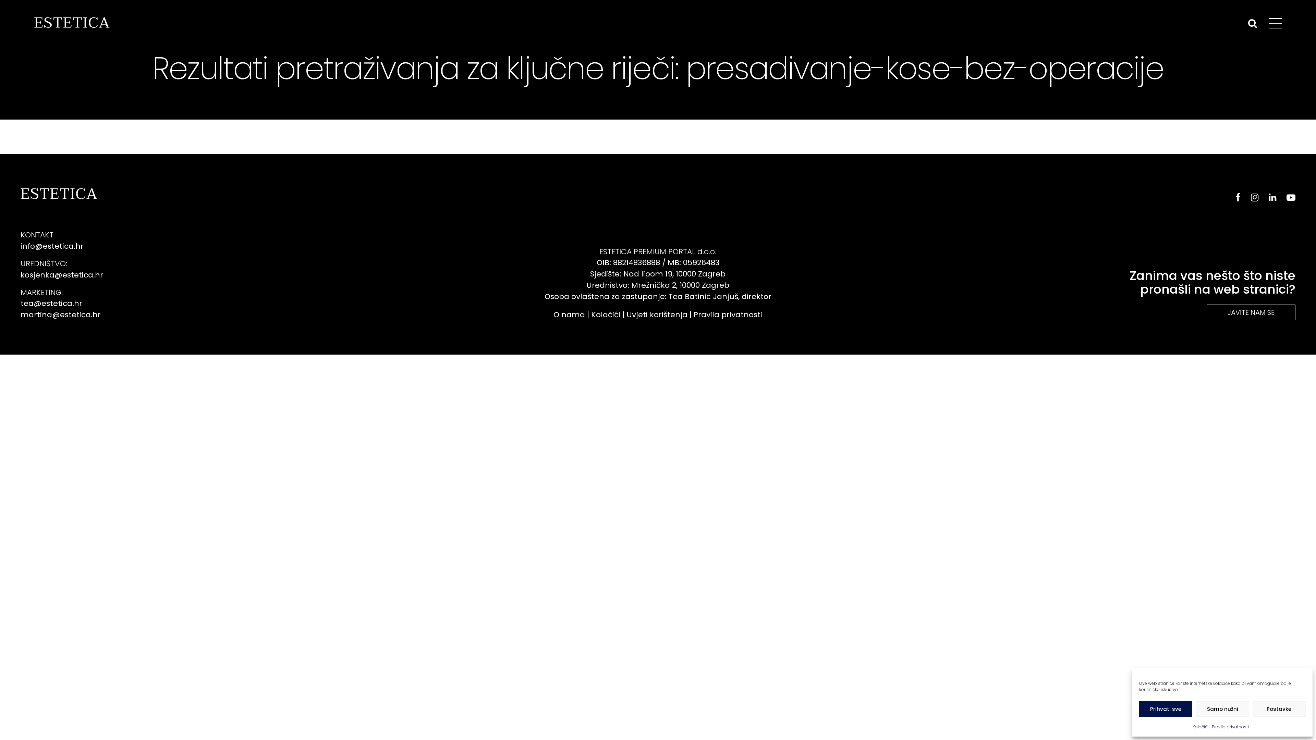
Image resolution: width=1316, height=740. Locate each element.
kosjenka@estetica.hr (62, 275)
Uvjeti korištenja (656, 314)
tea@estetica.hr (51, 303)
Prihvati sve (1165, 709)
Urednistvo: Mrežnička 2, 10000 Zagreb (657, 285)
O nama (569, 314)
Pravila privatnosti (1230, 727)
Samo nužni (1222, 709)
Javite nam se (1251, 312)
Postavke (1279, 709)
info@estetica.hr (52, 246)
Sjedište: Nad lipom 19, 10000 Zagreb (658, 274)
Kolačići (1200, 727)
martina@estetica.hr (61, 314)
